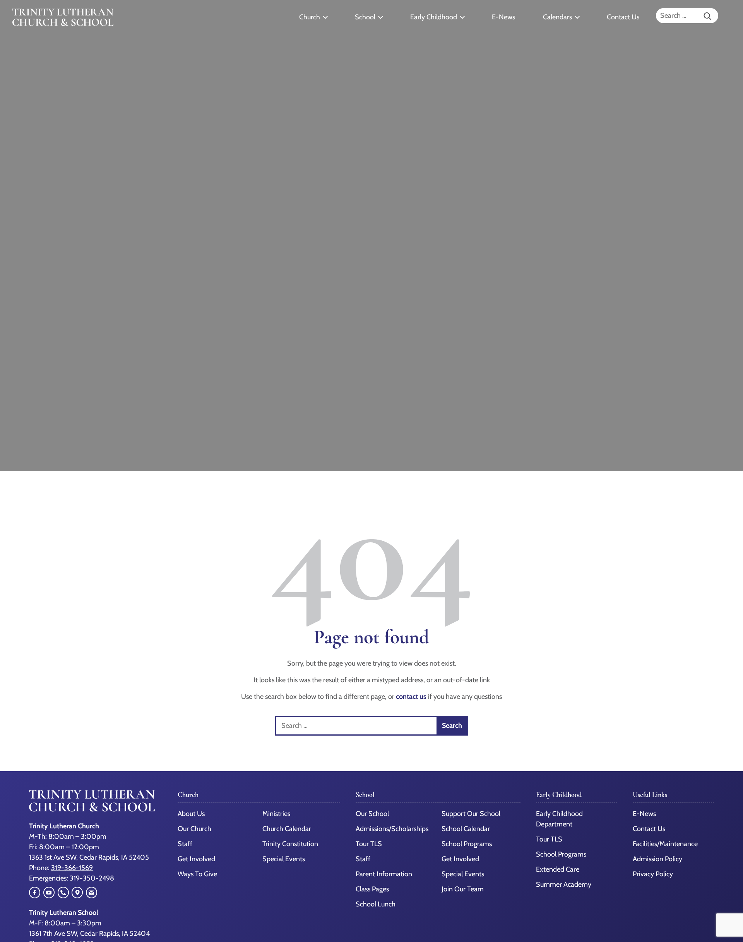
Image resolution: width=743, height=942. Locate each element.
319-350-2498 (92, 878)
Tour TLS (369, 844)
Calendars (557, 17)
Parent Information (384, 874)
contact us (411, 696)
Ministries (276, 813)
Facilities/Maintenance (665, 844)
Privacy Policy (653, 874)
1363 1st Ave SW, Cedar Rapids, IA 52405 (89, 857)
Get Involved (196, 859)
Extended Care (557, 869)
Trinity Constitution (290, 844)
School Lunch (375, 904)
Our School (372, 813)
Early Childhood (433, 17)
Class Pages (372, 889)
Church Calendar (286, 828)
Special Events (283, 859)
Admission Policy (657, 859)
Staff (185, 844)
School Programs (467, 844)
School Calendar (466, 828)
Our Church (194, 828)
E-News (503, 17)
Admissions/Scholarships (392, 828)
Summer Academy (563, 884)
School (365, 17)
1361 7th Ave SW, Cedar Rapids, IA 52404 (89, 933)
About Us (191, 813)
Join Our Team (463, 889)
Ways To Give (197, 874)
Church (309, 17)
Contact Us (623, 17)
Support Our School (471, 813)
